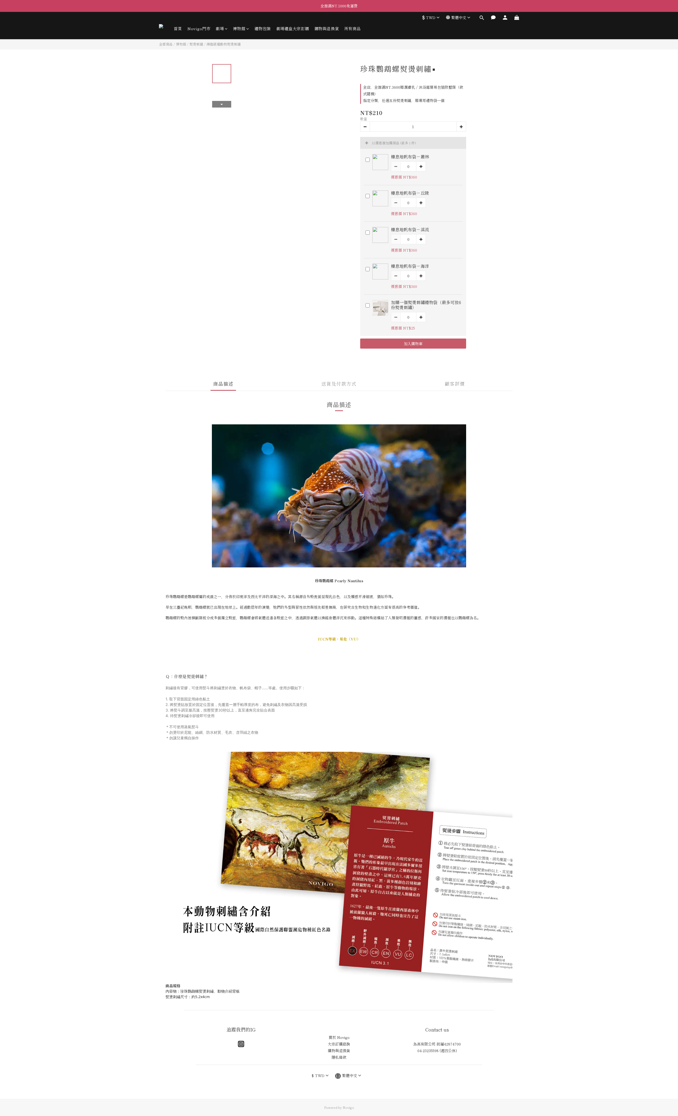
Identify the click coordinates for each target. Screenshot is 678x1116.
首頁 (178, 28)
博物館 (239, 28)
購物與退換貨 (326, 28)
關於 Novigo (339, 1037)
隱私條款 (339, 1057)
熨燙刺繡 (196, 44)
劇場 (220, 28)
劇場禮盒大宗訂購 (292, 28)
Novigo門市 (198, 28)
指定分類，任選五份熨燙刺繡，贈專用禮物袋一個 (404, 100)
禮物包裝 (263, 28)
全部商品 (166, 44)
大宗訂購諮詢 (339, 1044)
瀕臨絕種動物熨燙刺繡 (223, 44)
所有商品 (352, 28)
